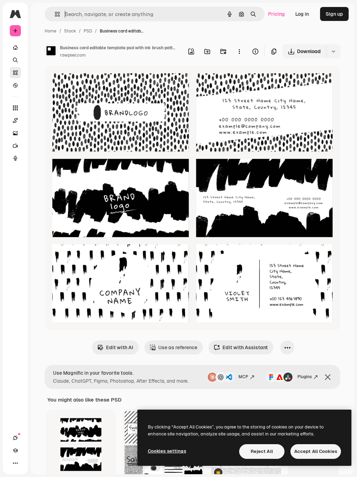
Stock (70, 31)
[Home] (15, 47)
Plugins (304, 377)
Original (89, 79)
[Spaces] (15, 120)
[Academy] (15, 450)
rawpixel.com (73, 55)
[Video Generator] (15, 145)
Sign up (334, 14)
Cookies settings (167, 451)
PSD (88, 31)
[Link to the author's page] (51, 51)
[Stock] (15, 72)
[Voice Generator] (15, 158)
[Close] (328, 377)
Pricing (276, 14)
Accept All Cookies (315, 451)
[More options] (239, 51)
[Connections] (15, 437)
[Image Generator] (15, 133)
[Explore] (15, 85)
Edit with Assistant (245, 347)
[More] (15, 463)
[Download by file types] (333, 51)
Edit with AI (119, 347)
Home (50, 31)
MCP (243, 377)
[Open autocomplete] (54, 14)
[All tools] (15, 107)
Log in (302, 14)
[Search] (15, 60)
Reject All (262, 451)
